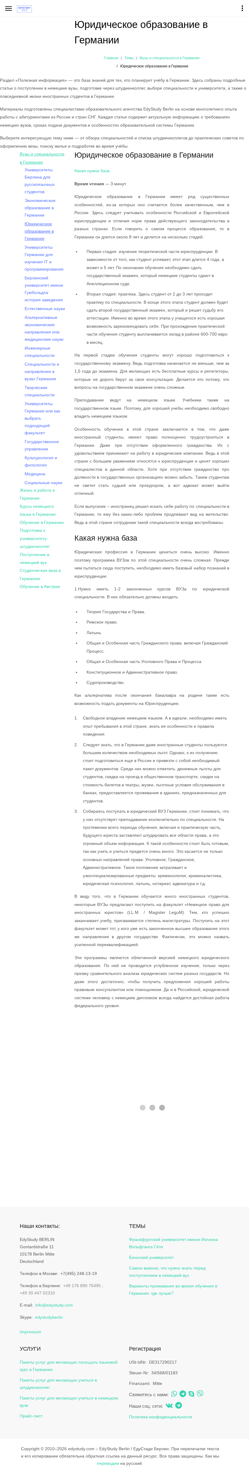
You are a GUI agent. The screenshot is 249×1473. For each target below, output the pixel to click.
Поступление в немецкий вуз (34, 558)
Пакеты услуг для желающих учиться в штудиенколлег (58, 1384)
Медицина (35, 473)
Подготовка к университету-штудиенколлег (35, 538)
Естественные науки (45, 308)
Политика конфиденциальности (160, 1416)
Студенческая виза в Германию (40, 574)
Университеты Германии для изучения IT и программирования (44, 258)
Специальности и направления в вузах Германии (42, 371)
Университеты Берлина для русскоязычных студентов (40, 180)
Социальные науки (43, 482)
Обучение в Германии (42, 522)
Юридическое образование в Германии (39, 231)
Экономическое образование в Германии (40, 207)
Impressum (30, 1331)
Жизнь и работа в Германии (37, 494)
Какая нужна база (92, 170)
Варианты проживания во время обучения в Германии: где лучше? (173, 1289)
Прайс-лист (31, 1415)
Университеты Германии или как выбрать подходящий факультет (42, 418)
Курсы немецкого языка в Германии (38, 510)
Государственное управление (42, 445)
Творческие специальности (40, 391)
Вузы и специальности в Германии (170, 58)
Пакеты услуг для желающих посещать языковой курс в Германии (69, 1366)
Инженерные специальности (40, 352)
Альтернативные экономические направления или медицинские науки (44, 328)
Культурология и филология (41, 461)
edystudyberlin (49, 1317)
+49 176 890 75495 (82, 1285)
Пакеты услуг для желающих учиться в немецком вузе (69, 1402)
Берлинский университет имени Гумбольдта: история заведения (44, 288)
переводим (108, 1463)
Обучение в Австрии (40, 586)
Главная (111, 58)
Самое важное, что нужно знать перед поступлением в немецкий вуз (167, 1272)
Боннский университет (151, 1257)
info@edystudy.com (54, 1305)
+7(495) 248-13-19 (78, 1273)
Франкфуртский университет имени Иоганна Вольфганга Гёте (173, 1243)
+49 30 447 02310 (37, 1292)
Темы (129, 58)
